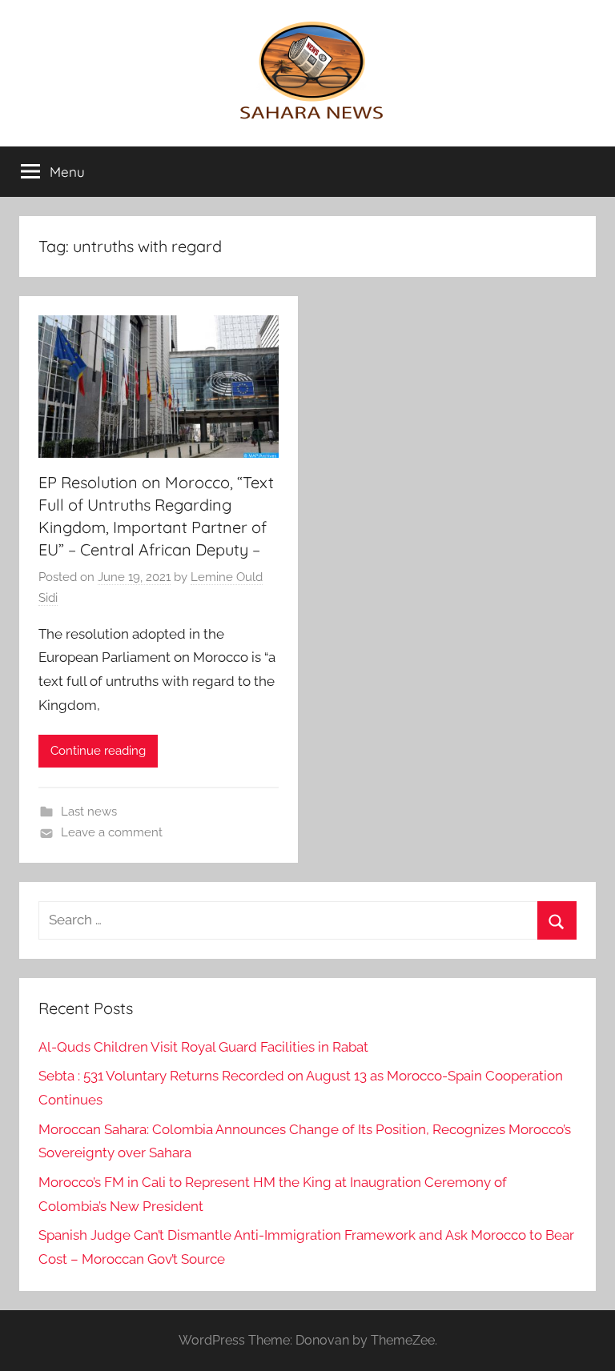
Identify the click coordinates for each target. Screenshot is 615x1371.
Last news (89, 811)
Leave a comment (112, 832)
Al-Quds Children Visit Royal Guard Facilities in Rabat (203, 1047)
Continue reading (98, 751)
